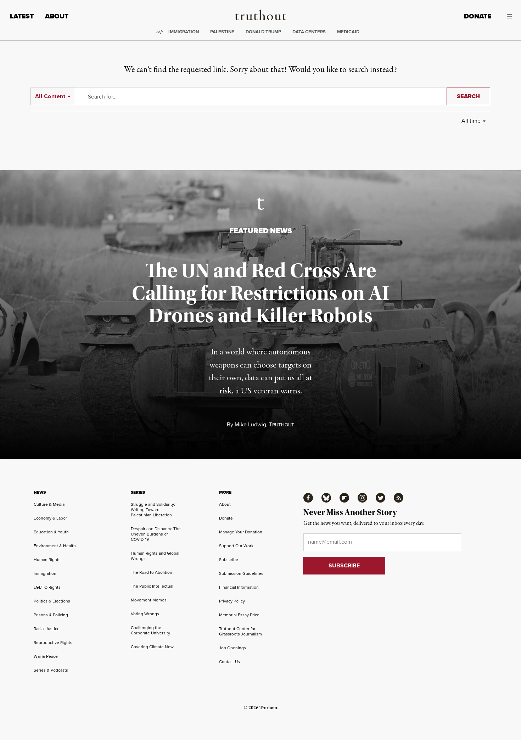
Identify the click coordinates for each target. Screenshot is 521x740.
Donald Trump (263, 31)
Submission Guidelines (241, 573)
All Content (50, 96)
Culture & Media (49, 504)
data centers (309, 31)
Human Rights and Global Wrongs (155, 556)
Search (468, 96)
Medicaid (348, 31)
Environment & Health (55, 546)
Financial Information (239, 587)
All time (471, 121)
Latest (22, 16)
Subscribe (228, 559)
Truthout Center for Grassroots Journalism (240, 631)
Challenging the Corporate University (150, 630)
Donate (477, 16)
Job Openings (232, 648)
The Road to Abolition (151, 572)
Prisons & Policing (51, 615)
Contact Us (229, 661)
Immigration (183, 31)
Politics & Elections (52, 601)
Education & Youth (51, 532)
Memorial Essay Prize (239, 615)
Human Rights (47, 559)
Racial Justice (47, 629)
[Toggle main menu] (507, 16)
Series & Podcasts (51, 670)
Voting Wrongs (145, 614)
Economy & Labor (50, 518)
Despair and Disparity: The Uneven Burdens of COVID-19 (156, 534)
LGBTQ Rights (47, 587)
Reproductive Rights (53, 642)
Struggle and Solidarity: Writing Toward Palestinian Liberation (153, 509)
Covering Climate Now (152, 647)
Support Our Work (236, 546)
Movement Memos (149, 600)
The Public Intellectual (152, 586)
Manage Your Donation (240, 532)
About (56, 16)
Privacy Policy (232, 601)
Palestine (222, 31)
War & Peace (46, 656)
